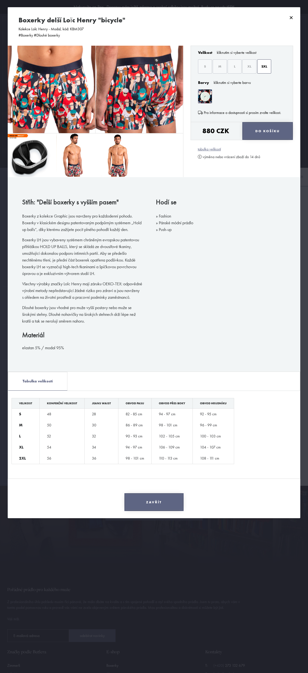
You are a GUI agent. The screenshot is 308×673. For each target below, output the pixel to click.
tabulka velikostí (209, 149)
